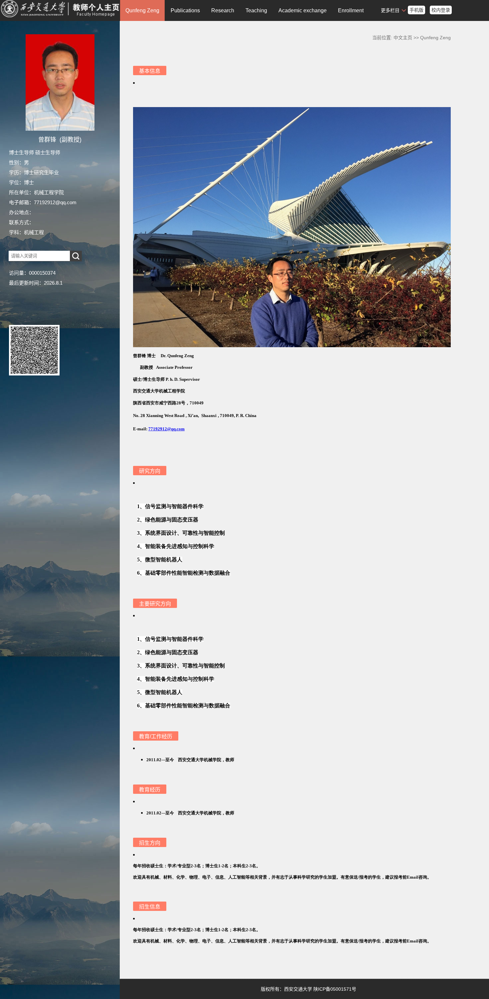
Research (222, 10)
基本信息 (149, 71)
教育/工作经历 (155, 736)
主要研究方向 (155, 604)
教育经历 (149, 789)
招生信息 (149, 907)
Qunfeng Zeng (142, 10)
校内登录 (440, 10)
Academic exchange (302, 10)
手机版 (416, 10)
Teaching (256, 10)
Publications (185, 10)
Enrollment (351, 10)
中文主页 (403, 37)
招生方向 (149, 843)
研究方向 (149, 471)
